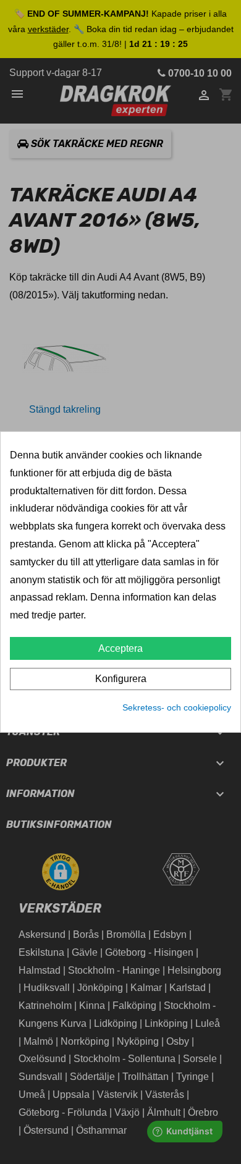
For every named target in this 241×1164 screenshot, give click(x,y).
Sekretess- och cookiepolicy (176, 707)
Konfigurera (120, 678)
